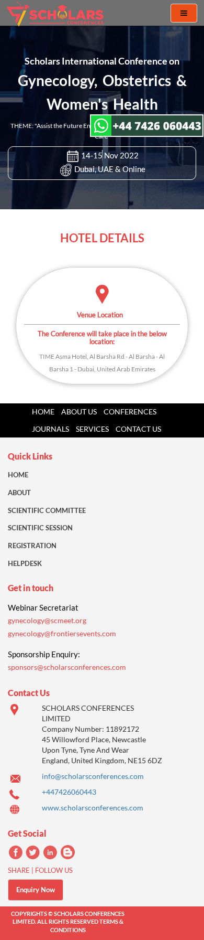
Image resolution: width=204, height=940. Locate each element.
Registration (32, 545)
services (92, 428)
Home (43, 411)
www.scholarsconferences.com (92, 807)
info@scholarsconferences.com (93, 776)
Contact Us (138, 428)
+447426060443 (69, 791)
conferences (130, 411)
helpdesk (25, 563)
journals (50, 428)
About (19, 492)
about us (79, 411)
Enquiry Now (35, 889)
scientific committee (47, 510)
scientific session (40, 528)
